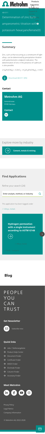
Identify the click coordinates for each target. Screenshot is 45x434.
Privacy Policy (9, 404)
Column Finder (13, 371)
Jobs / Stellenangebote (16, 348)
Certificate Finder (13, 360)
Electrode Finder (13, 367)
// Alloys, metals (21, 244)
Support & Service (33, 13)
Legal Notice (8, 408)
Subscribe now (17, 328)
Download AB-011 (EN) (18, 78)
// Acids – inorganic (11, 250)
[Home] (15, 5)
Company (35, 17)
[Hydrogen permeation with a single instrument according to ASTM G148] (6, 215)
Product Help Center (15, 352)
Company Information (12, 412)
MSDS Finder (12, 363)
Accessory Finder (13, 375)
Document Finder (14, 356)
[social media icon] (6, 393)
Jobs (37, 20)
